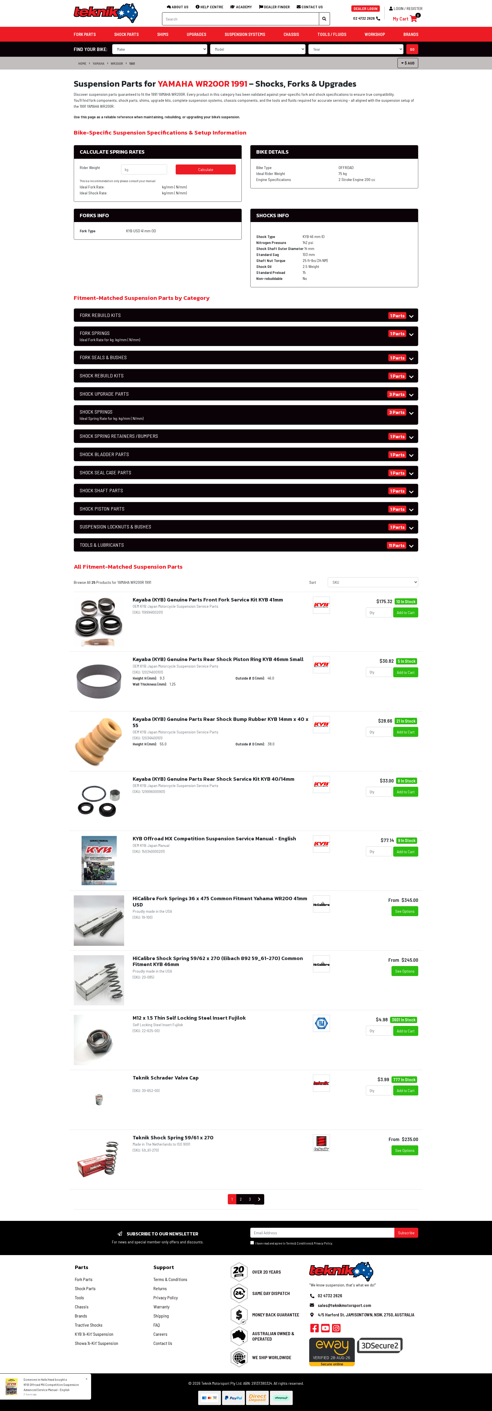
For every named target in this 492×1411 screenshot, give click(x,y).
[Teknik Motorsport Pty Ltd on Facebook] (314, 1330)
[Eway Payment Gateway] (332, 1351)
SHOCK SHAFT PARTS (101, 490)
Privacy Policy (323, 1243)
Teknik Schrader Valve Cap (166, 1077)
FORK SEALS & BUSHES (103, 357)
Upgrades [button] (196, 34)
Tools (79, 1297)
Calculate (205, 169)
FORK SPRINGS (110, 336)
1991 (132, 63)
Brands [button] (410, 34)
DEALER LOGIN (366, 8)
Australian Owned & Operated (273, 1336)
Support (163, 1267)
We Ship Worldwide (271, 1357)
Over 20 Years (266, 1271)
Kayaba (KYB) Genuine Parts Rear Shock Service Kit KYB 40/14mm (213, 779)
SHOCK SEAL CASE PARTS (105, 472)
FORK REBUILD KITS (100, 315)
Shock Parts (85, 1288)
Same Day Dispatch (271, 1293)
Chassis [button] (291, 34)
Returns (160, 1288)
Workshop (375, 34)
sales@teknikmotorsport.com (344, 1305)
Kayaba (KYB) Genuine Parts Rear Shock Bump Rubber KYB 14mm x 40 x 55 (221, 722)
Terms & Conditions (298, 1243)
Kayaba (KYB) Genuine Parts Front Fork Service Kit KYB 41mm (208, 599)
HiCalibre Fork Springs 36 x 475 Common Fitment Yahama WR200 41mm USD (220, 901)
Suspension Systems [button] (245, 34)
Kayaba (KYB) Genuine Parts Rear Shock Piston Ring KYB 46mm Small (218, 659)
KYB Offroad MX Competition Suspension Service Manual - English (214, 838)
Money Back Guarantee (275, 1314)
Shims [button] (162, 34)
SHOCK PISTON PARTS (102, 509)
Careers (160, 1334)
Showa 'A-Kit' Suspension (96, 1343)
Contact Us (162, 1343)
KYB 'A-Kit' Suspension (94, 1334)
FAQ (156, 1324)
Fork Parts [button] (85, 34)
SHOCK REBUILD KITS (102, 376)
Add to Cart (406, 612)
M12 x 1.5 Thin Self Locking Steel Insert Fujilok (189, 1018)
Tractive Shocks (88, 1324)
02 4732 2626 (364, 18)
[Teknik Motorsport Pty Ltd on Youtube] (325, 1330)
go (412, 49)
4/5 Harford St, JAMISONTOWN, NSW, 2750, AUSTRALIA (366, 1314)
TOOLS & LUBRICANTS (102, 545)
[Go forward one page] (259, 1199)
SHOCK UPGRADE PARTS (104, 394)
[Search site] (324, 18)
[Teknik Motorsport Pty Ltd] (106, 13)
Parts (81, 1267)
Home (82, 63)
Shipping (161, 1315)
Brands (81, 1315)
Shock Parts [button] (126, 34)
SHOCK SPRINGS (112, 415)
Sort (312, 582)
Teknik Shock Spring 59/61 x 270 (173, 1137)
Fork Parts (84, 1279)
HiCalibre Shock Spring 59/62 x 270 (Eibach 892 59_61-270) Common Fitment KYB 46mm (218, 961)
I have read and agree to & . (293, 1243)
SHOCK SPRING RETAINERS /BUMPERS (119, 436)
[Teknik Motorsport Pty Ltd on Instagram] (336, 1330)
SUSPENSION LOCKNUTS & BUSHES (115, 527)
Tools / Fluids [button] (331, 34)
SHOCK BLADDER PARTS (104, 454)
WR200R (117, 63)
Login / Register (408, 8)
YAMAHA (98, 63)
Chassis (82, 1306)
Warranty (161, 1306)
